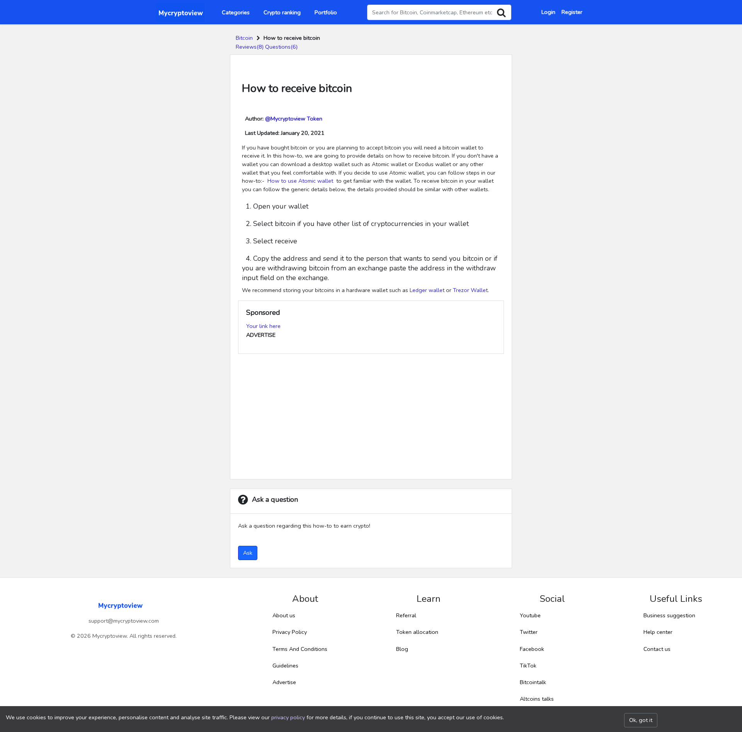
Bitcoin (244, 38)
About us (283, 615)
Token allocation (417, 632)
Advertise (284, 682)
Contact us (657, 649)
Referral (406, 615)
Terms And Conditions (299, 649)
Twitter (529, 632)
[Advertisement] (371, 417)
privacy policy (288, 717)
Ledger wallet (427, 290)
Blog (402, 649)
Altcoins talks (537, 699)
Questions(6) (281, 47)
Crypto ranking (282, 12)
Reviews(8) (250, 47)
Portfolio (326, 12)
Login (548, 12)
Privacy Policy (289, 632)
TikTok (528, 665)
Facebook (532, 649)
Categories (236, 12)
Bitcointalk (533, 682)
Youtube (530, 615)
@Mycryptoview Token (293, 118)
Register (572, 12)
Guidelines (285, 665)
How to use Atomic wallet (301, 181)
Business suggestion (669, 615)
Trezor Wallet (470, 290)
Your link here (263, 326)
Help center (657, 632)
